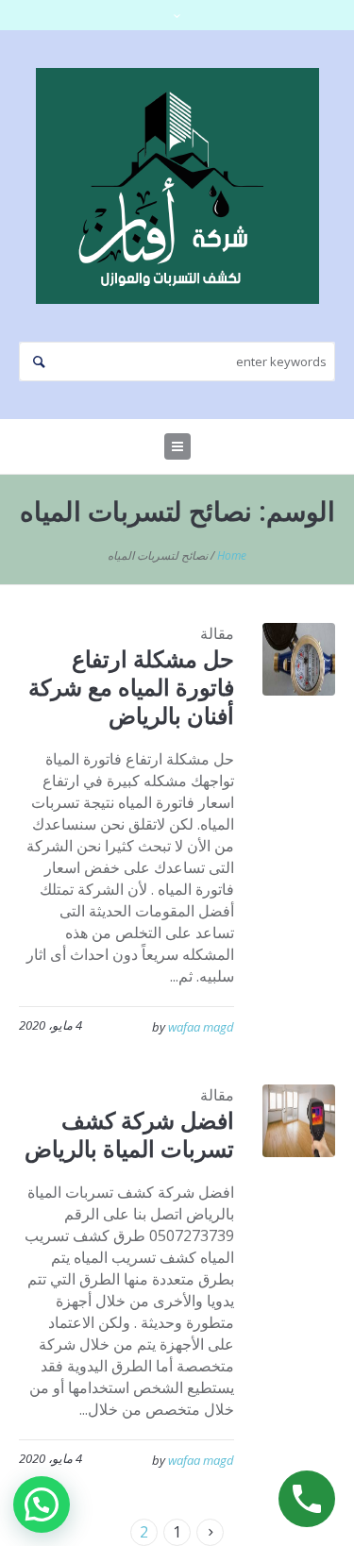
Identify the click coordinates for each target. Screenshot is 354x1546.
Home (231, 555)
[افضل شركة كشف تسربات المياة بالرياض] (298, 1120)
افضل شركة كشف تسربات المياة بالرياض (129, 1134)
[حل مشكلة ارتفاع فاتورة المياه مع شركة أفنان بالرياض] (298, 659)
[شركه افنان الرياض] (177, 186)
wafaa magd (201, 1026)
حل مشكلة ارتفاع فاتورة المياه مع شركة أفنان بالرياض (131, 687)
